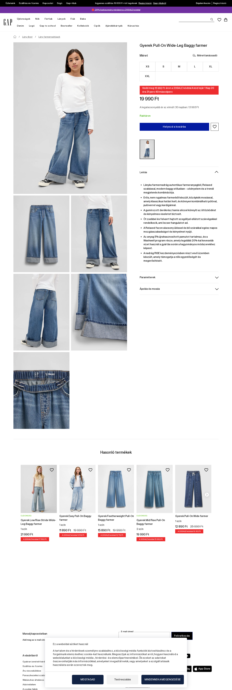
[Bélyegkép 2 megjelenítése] (99, 233)
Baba (83, 19)
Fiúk (73, 19)
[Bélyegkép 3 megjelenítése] (41, 312)
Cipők (97, 25)
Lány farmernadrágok (49, 37)
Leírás (143, 172)
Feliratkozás (182, 635)
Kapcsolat (48, 3)
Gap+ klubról (159, 3)
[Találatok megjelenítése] (212, 19)
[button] (215, 127)
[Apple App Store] (202, 669)
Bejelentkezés (203, 3)
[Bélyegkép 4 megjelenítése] (99, 312)
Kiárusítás (133, 25)
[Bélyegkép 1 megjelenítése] (41, 233)
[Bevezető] (14, 36)
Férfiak (49, 19)
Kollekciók (83, 25)
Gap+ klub (71, 3)
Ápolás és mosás (150, 288)
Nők (37, 19)
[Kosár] (226, 20)
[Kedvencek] (219, 20)
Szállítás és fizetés (29, 3)
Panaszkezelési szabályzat (37, 675)
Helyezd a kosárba (174, 126)
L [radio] (195, 66)
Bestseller (66, 25)
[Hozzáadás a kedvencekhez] (51, 469)
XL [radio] (210, 66)
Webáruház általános (33, 680)
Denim (20, 25)
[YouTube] (187, 656)
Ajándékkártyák (114, 25)
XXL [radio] (147, 76)
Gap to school (48, 25)
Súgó (59, 3)
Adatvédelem (29, 684)
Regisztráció (145, 3)
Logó (32, 25)
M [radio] (179, 66)
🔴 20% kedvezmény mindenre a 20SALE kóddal (116, 10)
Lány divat (27, 37)
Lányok (61, 19)
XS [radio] (147, 66)
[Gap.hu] (8, 22)
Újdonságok (23, 19)
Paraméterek (147, 277)
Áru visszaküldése (32, 670)
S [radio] (163, 66)
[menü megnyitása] (32, 19)
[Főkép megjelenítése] (70, 118)
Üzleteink (10, 3)
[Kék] (147, 149)
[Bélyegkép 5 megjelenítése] (41, 390)
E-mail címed (127, 631)
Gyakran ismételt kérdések (36, 661)
